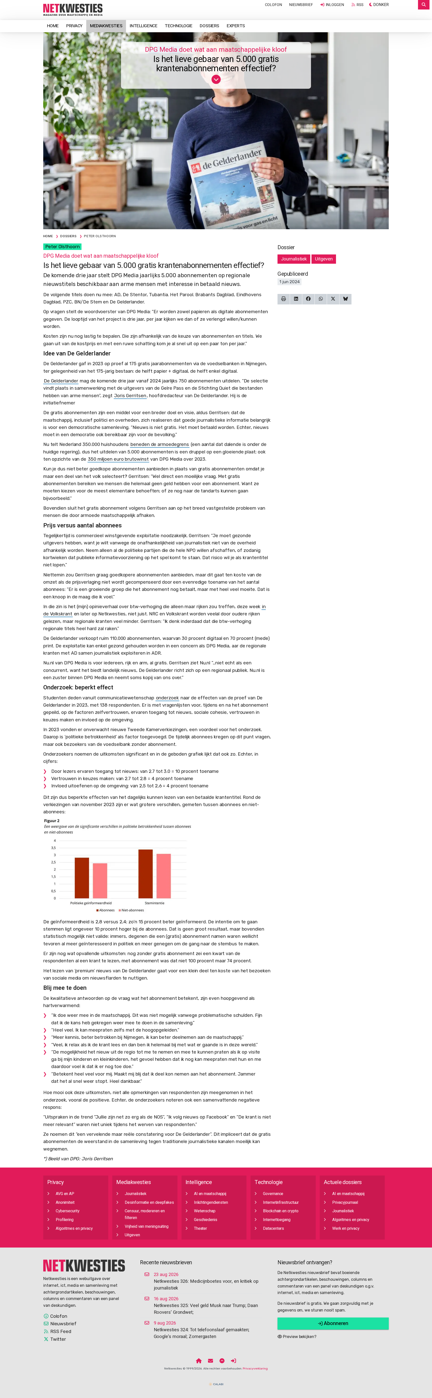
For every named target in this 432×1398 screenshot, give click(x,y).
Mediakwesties (106, 26)
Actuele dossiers (343, 1182)
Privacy (74, 26)
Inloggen (334, 4)
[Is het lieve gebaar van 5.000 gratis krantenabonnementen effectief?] (73, 9)
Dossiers (209, 26)
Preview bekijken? (299, 1336)
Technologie (178, 26)
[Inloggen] (233, 1361)
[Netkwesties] (84, 1265)
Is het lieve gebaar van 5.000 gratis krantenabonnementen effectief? (216, 64)
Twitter (57, 1339)
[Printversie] (284, 299)
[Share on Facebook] (308, 299)
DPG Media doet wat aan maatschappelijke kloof (216, 49)
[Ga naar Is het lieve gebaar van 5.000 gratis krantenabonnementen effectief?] (216, 81)
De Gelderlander (61, 381)
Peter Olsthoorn (62, 246)
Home (53, 26)
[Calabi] (216, 1382)
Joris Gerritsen (130, 395)
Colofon (273, 4)
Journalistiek (294, 258)
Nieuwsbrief (301, 4)
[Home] (199, 1361)
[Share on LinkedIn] (296, 299)
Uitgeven (323, 258)
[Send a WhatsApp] (321, 299)
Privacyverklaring (255, 1368)
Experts (236, 26)
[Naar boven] (222, 1361)
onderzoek (167, 698)
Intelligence (143, 26)
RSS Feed (60, 1331)
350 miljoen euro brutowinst (118, 459)
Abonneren (335, 1323)
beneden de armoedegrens (159, 444)
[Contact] (210, 1361)
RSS (360, 4)
